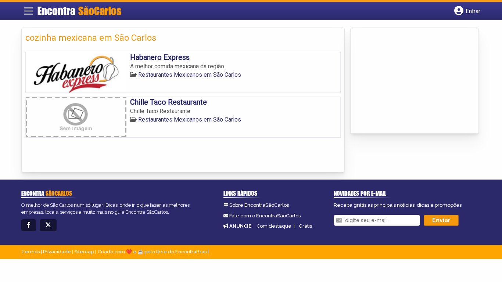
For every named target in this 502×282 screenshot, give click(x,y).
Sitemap (84, 251)
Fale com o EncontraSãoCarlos (265, 215)
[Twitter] (48, 225)
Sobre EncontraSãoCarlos (259, 205)
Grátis (305, 226)
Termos (30, 251)
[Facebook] (28, 225)
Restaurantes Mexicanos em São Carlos (189, 74)
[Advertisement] (409, 81)
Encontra (79, 10)
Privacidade (57, 251)
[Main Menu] (28, 11)
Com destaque (274, 226)
